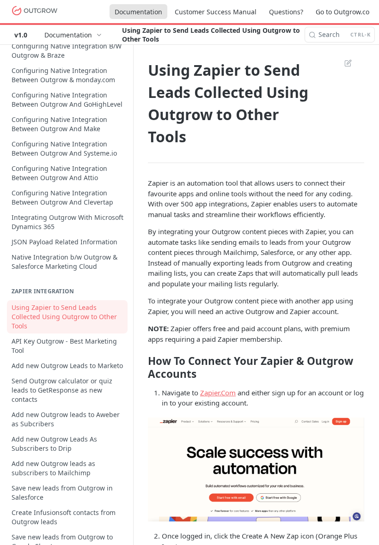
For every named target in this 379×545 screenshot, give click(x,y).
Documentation (138, 11)
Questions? (286, 11)
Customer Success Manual (216, 11)
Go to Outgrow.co (342, 11)
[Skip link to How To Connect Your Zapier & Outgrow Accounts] (142, 367)
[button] (256, 469)
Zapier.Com (218, 392)
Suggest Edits (343, 63)
